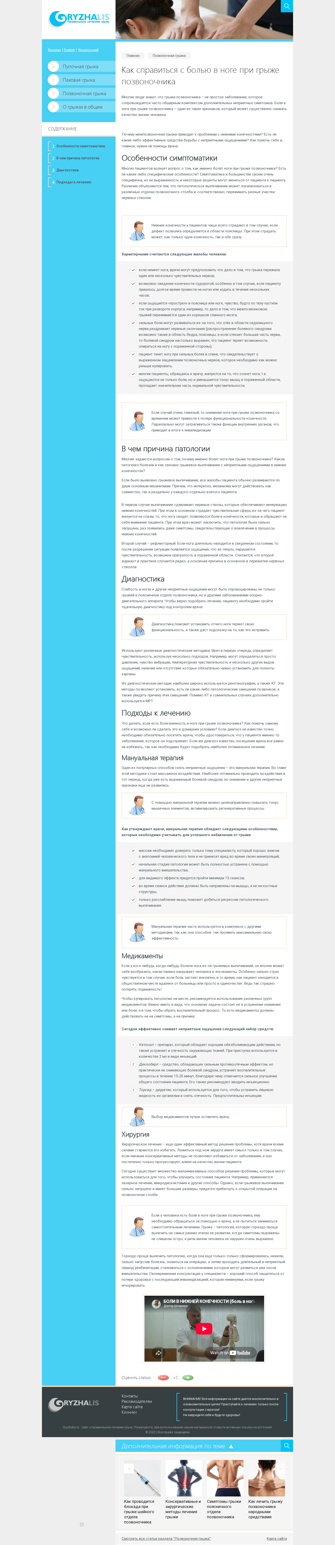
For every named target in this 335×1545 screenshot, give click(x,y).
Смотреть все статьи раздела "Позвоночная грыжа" (166, 1538)
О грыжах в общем (83, 106)
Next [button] (280, 1468)
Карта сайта (277, 1538)
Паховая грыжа (79, 79)
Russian (54, 50)
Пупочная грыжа (80, 66)
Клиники (129, 1412)
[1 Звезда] (163, 1378)
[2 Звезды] (188, 1378)
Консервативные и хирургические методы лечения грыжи (183, 1509)
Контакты (130, 1395)
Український (88, 50)
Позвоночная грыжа (84, 93)
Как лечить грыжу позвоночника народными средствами (265, 1509)
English (69, 50)
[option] (142, 1492)
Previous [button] (129, 1468)
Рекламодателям (137, 1401)
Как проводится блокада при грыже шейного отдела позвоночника (139, 1511)
